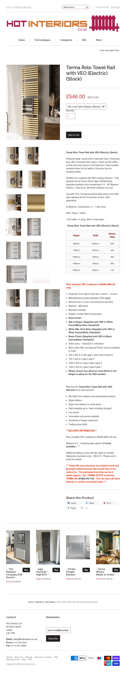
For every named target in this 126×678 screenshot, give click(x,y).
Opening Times (13, 659)
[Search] (87, 7)
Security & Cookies (43, 657)
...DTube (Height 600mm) (71, 572)
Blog (24, 659)
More (99, 40)
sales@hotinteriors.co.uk (25, 639)
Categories (66, 40)
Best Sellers (50, 602)
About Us (19, 657)
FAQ (84, 40)
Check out (115, 7)
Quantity (70, 110)
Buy (26, 569)
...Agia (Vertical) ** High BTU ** (42, 572)
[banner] (63, 23)
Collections (39, 602)
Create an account (23, 7)
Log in (9, 7)
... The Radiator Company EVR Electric (14, 573)
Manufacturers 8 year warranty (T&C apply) (90, 297)
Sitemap (28, 657)
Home (21, 40)
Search (9, 657)
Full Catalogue (42, 40)
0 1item (102, 7)
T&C (30, 659)
